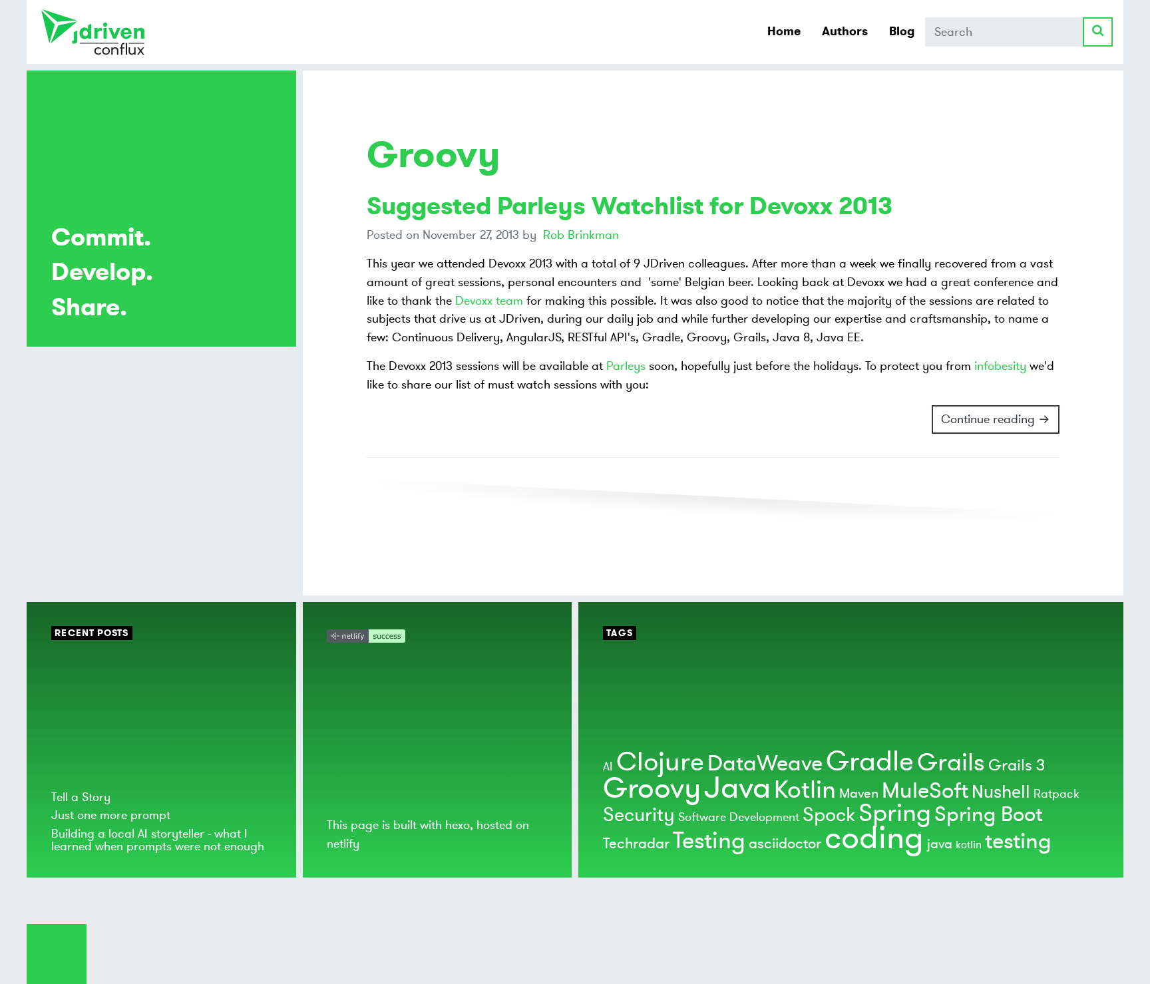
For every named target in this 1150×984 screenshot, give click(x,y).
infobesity (1000, 366)
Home (784, 31)
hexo (457, 825)
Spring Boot (988, 814)
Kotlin (805, 790)
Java (737, 788)
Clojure (660, 762)
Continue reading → (995, 419)
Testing (709, 841)
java (939, 844)
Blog (901, 31)
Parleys (626, 366)
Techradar (636, 844)
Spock (829, 815)
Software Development (738, 817)
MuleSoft (925, 791)
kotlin (969, 845)
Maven (858, 793)
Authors (845, 31)
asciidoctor (785, 844)
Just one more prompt (110, 815)
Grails (951, 762)
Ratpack (1056, 794)
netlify (343, 844)
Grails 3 (1016, 765)
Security (639, 815)
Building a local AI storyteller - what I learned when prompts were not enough (157, 840)
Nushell (1001, 792)
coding (874, 838)
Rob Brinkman (581, 235)
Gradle (870, 761)
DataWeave (765, 763)
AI (608, 766)
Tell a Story (80, 797)
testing (1018, 841)
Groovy (652, 788)
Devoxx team (489, 301)
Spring (895, 813)
